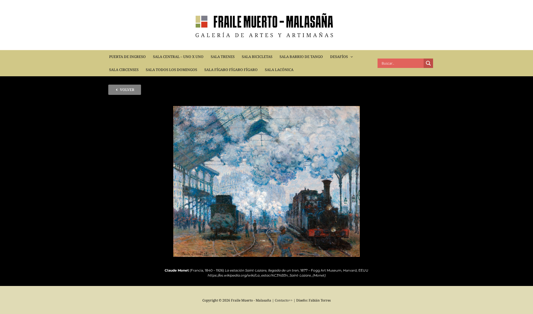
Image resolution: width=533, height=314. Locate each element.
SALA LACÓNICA (279, 69)
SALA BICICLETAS (257, 56)
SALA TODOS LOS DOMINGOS (171, 69)
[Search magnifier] (428, 63)
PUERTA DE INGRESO (127, 56)
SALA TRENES (223, 56)
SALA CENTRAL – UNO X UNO (178, 56)
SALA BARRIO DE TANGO (301, 56)
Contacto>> (284, 300)
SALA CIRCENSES (124, 69)
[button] (350, 56)
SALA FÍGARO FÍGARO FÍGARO (231, 69)
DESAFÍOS (339, 56)
